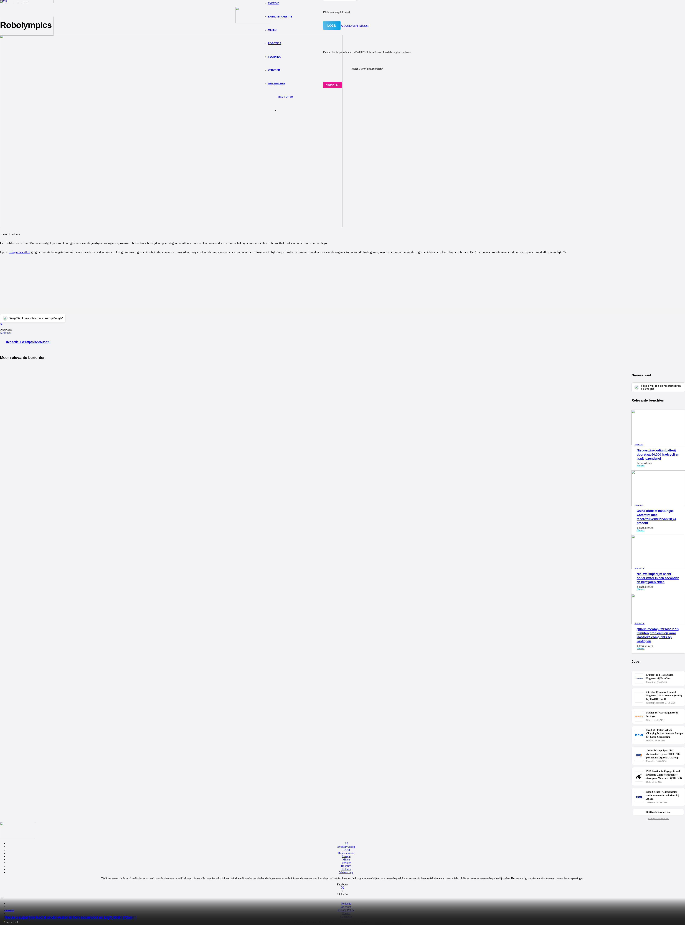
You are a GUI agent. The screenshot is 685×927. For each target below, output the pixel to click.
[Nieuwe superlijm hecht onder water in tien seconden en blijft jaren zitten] (27, 33)
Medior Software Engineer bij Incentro (662, 714)
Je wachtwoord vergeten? (355, 25)
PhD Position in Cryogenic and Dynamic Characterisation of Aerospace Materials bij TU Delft (664, 774)
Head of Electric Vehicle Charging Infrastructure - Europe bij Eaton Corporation (664, 733)
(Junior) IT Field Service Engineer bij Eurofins (659, 677)
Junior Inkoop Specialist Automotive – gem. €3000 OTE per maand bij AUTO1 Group (663, 754)
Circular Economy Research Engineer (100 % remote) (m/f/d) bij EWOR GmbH (664, 695)
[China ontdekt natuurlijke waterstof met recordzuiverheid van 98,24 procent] (658, 504)
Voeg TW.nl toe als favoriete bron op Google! (661, 387)
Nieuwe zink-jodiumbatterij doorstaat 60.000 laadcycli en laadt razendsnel (658, 454)
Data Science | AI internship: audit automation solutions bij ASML (662, 795)
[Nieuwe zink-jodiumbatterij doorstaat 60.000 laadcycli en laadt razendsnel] (658, 444)
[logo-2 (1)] (253, 22)
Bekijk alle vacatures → (658, 812)
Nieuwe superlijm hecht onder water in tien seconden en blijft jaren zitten (68, 917)
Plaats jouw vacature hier (658, 818)
